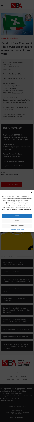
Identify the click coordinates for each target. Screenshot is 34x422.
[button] (31, 192)
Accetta (17, 215)
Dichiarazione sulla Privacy (17, 230)
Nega (17, 220)
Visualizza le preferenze (17, 225)
